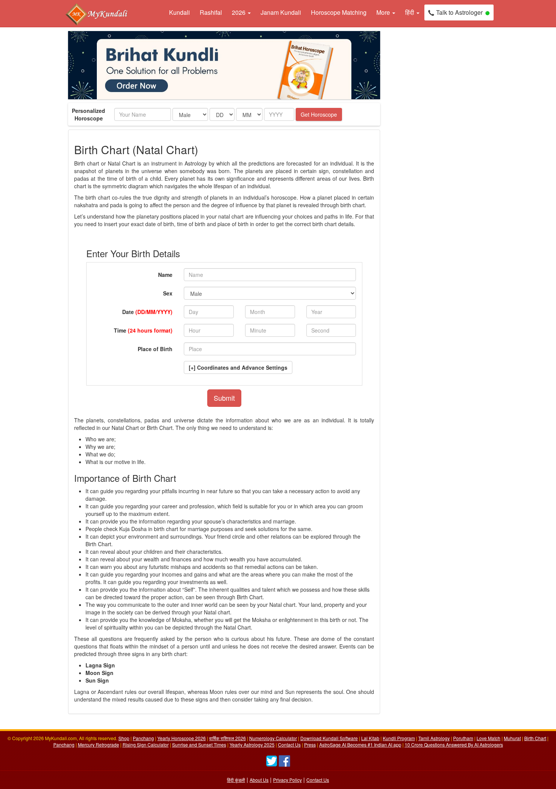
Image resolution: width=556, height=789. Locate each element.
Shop (123, 738)
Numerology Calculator (273, 738)
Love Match (488, 738)
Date (147, 312)
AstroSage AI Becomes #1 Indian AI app (360, 744)
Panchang (143, 738)
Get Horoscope (319, 114)
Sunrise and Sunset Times (199, 744)
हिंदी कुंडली (236, 780)
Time (143, 330)
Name (165, 274)
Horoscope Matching (339, 12)
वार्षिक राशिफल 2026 (227, 738)
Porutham (463, 738)
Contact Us (289, 744)
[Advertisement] (421, 144)
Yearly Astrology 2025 (252, 744)
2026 (239, 12)
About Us (259, 780)
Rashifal (211, 12)
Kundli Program (399, 738)
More (383, 12)
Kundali (179, 12)
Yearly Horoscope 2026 (181, 738)
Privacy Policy (287, 780)
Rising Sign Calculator (146, 744)
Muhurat (512, 738)
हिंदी (410, 12)
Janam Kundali (281, 12)
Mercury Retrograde (98, 744)
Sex (167, 293)
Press (310, 744)
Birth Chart (535, 738)
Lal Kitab (370, 738)
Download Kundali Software (329, 738)
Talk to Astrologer (459, 12)
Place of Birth (155, 349)
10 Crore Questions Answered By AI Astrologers (454, 744)
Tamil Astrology (434, 738)
